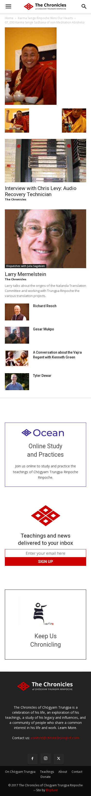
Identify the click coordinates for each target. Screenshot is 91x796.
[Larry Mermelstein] (45, 238)
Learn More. (67, 727)
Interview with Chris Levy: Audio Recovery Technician (40, 191)
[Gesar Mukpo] (17, 335)
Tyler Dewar (42, 376)
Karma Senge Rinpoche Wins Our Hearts (45, 18)
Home (9, 18)
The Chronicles (15, 199)
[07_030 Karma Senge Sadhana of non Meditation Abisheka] (31, 103)
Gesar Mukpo (43, 329)
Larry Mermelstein (25, 274)
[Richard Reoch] (17, 311)
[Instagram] (45, 758)
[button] (8, 6)
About (62, 772)
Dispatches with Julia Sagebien (25, 266)
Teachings (47, 772)
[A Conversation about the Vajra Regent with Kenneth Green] (17, 358)
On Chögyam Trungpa (20, 772)
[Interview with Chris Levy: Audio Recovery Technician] (45, 160)
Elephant (52, 790)
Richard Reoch (45, 306)
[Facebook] (32, 759)
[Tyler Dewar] (17, 381)
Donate (46, 777)
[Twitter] (59, 759)
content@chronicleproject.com (55, 737)
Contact (77, 772)
